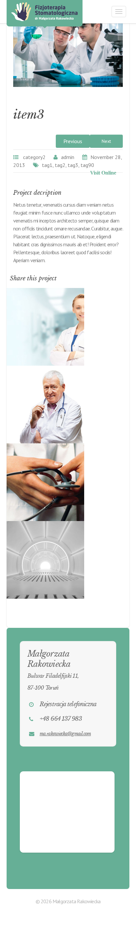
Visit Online (103, 173)
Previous (72, 141)
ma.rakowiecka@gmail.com (65, 734)
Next (106, 141)
